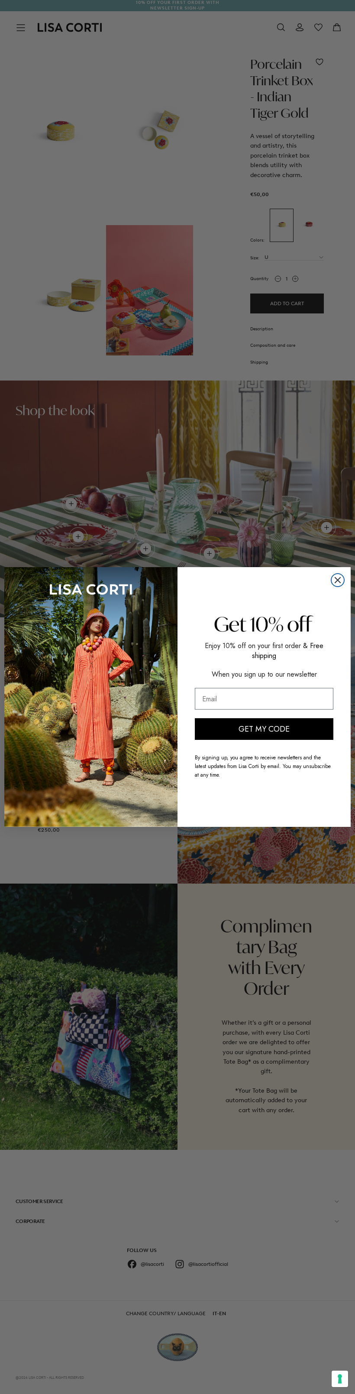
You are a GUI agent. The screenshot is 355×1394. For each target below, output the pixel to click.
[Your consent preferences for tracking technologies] (340, 1379)
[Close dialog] (337, 580)
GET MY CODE (264, 729)
